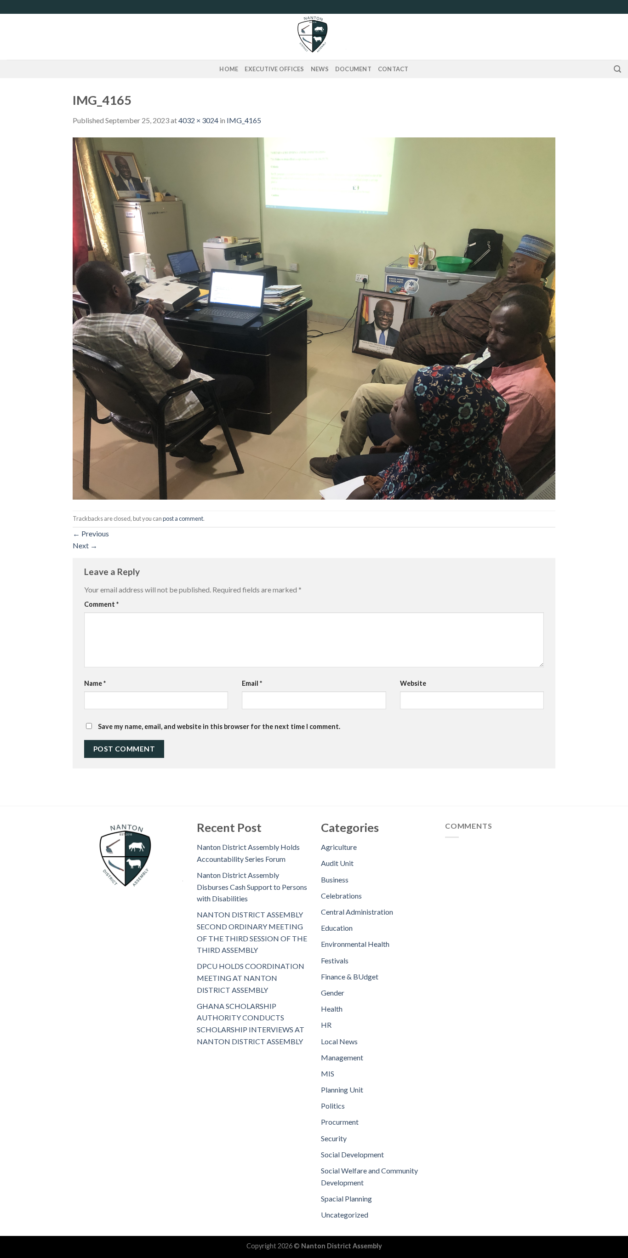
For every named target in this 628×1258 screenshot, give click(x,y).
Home (228, 69)
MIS (327, 1073)
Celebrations (341, 895)
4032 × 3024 (198, 120)
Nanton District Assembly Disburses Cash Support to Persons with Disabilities (252, 887)
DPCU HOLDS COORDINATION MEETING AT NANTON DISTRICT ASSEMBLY (250, 978)
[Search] (617, 69)
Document (353, 69)
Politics (333, 1105)
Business (334, 879)
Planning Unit (342, 1089)
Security (334, 1138)
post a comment (183, 518)
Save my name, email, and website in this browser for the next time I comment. (219, 726)
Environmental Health (355, 943)
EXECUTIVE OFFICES (274, 69)
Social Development (352, 1154)
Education (337, 927)
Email (252, 683)
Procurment (340, 1121)
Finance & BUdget (349, 976)
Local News (339, 1041)
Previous (91, 533)
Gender (332, 992)
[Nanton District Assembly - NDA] (314, 37)
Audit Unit (337, 863)
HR (326, 1024)
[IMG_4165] (314, 317)
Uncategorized (344, 1214)
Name (95, 683)
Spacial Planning (346, 1198)
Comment (101, 604)
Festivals (334, 960)
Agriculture (339, 846)
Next (85, 545)
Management (342, 1057)
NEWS (320, 69)
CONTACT (393, 69)
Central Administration (357, 911)
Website (413, 683)
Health (332, 1008)
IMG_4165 (244, 120)
